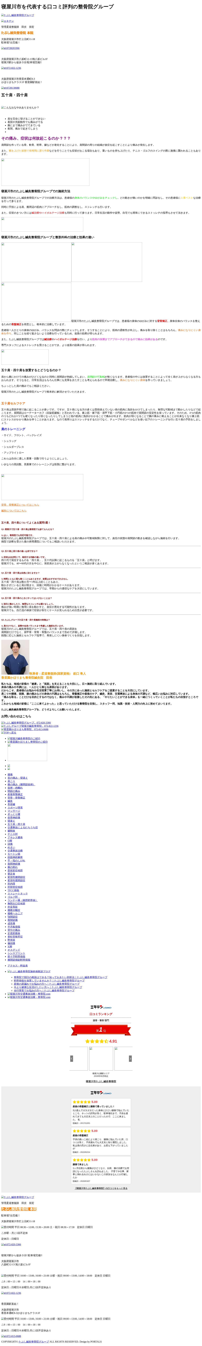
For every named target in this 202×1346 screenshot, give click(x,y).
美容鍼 (11, 804)
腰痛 (10, 774)
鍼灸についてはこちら (14, 510)
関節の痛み (14, 791)
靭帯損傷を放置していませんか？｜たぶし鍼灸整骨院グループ (49, 980)
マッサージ (14, 811)
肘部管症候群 (15, 887)
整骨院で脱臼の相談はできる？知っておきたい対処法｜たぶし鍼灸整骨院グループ (60, 977)
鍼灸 (10, 801)
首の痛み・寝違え (18, 778)
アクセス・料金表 (18, 965)
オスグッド (14, 950)
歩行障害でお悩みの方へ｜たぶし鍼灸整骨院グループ (44, 990)
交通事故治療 (15, 850)
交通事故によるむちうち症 (23, 827)
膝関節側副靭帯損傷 (19, 959)
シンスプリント (16, 953)
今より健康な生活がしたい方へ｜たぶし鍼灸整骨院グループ (48, 987)
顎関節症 (13, 916)
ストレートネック (18, 893)
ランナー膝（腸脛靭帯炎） (23, 900)
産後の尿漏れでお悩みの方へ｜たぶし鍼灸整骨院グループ (47, 984)
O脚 (10, 840)
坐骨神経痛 (14, 817)
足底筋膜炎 (14, 933)
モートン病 (14, 854)
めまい (11, 847)
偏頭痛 (11, 943)
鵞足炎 (11, 873)
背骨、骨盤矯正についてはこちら (20, 504)
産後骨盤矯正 (15, 794)
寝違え (11, 821)
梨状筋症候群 (15, 870)
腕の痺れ (13, 867)
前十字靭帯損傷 (16, 956)
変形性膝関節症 (16, 877)
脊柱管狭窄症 (15, 936)
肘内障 (11, 883)
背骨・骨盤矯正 (16, 797)
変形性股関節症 (16, 880)
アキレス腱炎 (15, 837)
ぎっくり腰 (14, 814)
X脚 (10, 946)
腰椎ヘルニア (15, 913)
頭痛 (10, 844)
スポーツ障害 (15, 807)
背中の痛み (14, 930)
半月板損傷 (14, 926)
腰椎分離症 (14, 910)
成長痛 (11, 923)
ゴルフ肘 (14, 897)
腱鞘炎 (11, 830)
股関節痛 (13, 920)
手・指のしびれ (16, 860)
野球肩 (11, 940)
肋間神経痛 (14, 864)
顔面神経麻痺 (15, 857)
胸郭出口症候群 (16, 903)
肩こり (11, 781)
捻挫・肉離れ (15, 787)
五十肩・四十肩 (16, 824)
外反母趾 (13, 907)
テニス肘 (13, 834)
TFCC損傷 (13, 890)
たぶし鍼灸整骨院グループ (34, 1341)
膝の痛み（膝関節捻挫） (21, 784)
